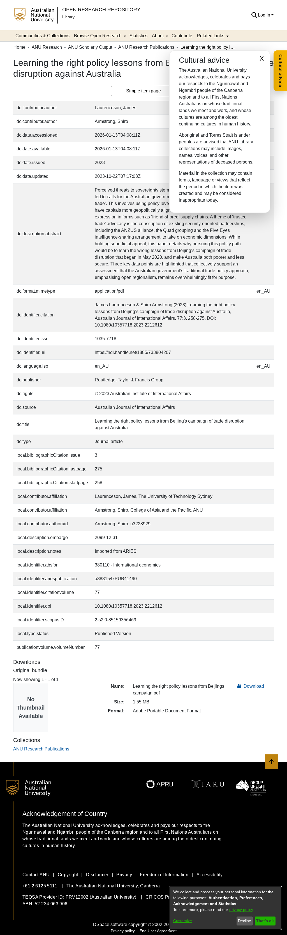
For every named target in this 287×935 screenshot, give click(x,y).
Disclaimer (97, 874)
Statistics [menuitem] (138, 35)
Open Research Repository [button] (101, 9)
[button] (254, 15)
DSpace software (110, 924)
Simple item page (143, 90)
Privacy (124, 874)
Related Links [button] (210, 35)
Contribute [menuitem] (182, 35)
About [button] (158, 35)
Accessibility (209, 874)
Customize (182, 920)
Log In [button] (264, 15)
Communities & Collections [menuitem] (42, 35)
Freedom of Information (164, 874)
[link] (41, 749)
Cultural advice (280, 70)
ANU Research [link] (47, 47)
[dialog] (225, 907)
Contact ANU (36, 874)
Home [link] (19, 47)
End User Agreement (158, 931)
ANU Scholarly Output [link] (90, 47)
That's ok (265, 920)
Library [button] (68, 17)
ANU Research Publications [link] (146, 47)
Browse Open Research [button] (98, 35)
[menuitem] (99, 35)
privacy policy (241, 909)
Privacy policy (123, 931)
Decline (244, 920)
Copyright (68, 874)
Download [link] (253, 686)
